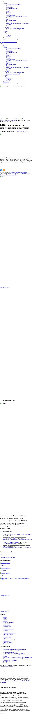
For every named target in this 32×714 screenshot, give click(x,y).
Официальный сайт (5, 595)
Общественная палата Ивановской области (14, 653)
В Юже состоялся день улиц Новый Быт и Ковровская (17, 547)
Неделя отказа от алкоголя (9, 543)
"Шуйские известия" (8, 642)
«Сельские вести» (7, 635)
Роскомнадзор (6, 661)
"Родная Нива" (7, 641)
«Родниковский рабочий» (9, 633)
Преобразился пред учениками (11, 542)
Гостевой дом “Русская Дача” (10, 660)
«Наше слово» (6, 625)
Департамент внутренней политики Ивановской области (17, 657)
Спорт (1, 575)
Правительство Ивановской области (12, 650)
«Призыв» (5, 630)
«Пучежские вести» (8, 631)
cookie (21, 704)
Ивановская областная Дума (10, 652)
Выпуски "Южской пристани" (7, 557)
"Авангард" (6, 638)
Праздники (3, 570)
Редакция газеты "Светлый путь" (8, 42)
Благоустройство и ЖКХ (11, 120)
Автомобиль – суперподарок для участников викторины (17, 539)
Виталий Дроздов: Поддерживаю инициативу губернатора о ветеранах (14, 537)
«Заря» (4, 618)
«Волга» (5, 617)
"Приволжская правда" (9, 639)
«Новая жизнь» (7, 626)
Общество (2, 120)
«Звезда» (5, 619)
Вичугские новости (8, 643)
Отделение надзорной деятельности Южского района (16, 658)
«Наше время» (6, 623)
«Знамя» (5, 621)
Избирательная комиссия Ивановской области (14, 649)
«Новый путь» (6, 627)
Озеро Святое (6, 662)
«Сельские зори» (7, 637)
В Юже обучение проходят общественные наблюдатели (17, 534)
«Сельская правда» (8, 634)
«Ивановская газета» (8, 622)
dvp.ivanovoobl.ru (8, 666)
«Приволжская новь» (8, 629)
